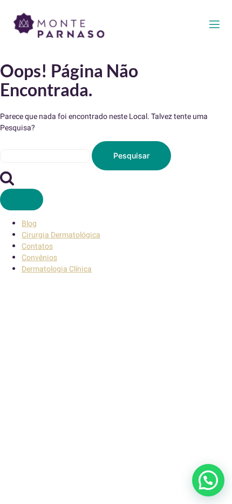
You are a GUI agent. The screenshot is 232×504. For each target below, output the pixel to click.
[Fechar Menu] (21, 199)
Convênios (39, 257)
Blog (29, 223)
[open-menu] (214, 24)
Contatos (37, 246)
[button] (208, 480)
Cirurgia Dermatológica (61, 235)
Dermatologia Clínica (57, 269)
